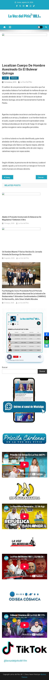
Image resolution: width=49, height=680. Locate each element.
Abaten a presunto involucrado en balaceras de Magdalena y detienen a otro (21, 218)
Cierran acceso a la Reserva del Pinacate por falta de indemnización (42, 177)
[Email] (46, 346)
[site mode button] (40, 27)
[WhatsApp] (46, 342)
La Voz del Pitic (26, 82)
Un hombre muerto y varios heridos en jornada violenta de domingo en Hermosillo (22, 253)
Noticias (14, 78)
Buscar (5, 367)
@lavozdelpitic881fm (15, 660)
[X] (46, 338)
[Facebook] (46, 334)
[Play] (9, 356)
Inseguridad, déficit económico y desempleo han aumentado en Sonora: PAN (9, 177)
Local (5, 78)
